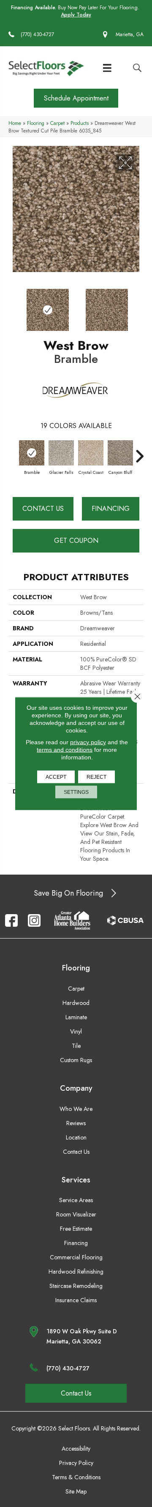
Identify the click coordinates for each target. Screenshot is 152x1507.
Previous (12, 305)
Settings (76, 792)
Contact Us (43, 508)
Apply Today (76, 15)
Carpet (57, 123)
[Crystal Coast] (91, 453)
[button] (76, 98)
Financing (111, 508)
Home (14, 123)
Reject (96, 777)
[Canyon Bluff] (120, 453)
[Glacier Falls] (61, 453)
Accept (56, 777)
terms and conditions (64, 749)
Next (139, 305)
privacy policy (88, 742)
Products (80, 123)
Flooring (35, 123)
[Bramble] (31, 453)
